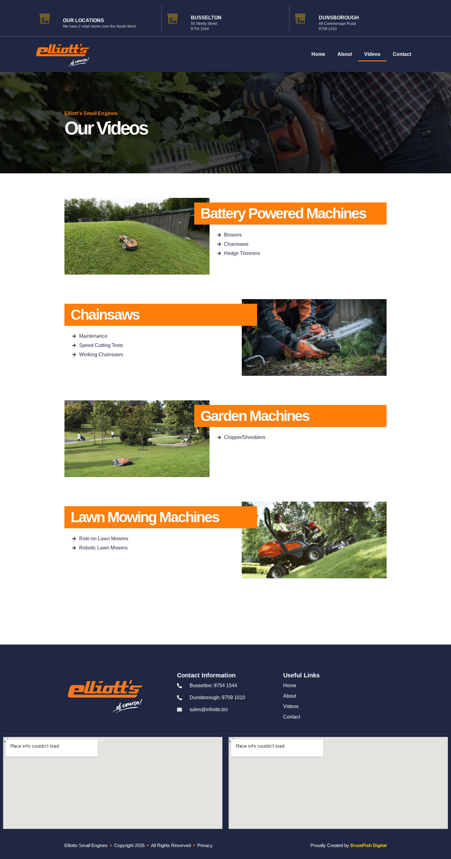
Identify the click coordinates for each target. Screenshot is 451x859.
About (344, 54)
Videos (372, 54)
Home (318, 54)
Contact (402, 54)
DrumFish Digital (368, 845)
